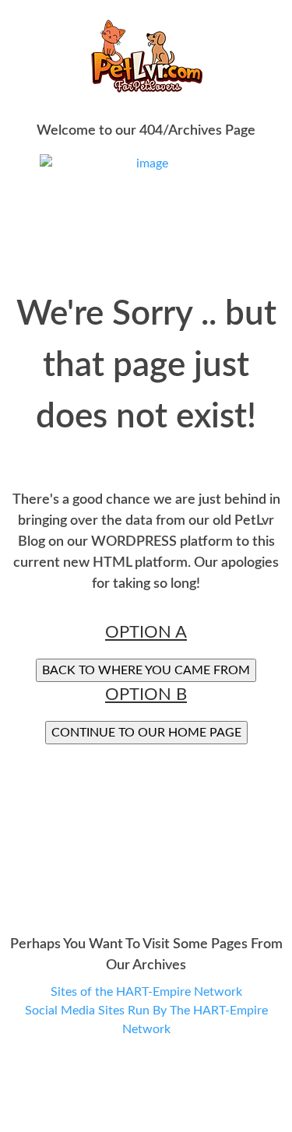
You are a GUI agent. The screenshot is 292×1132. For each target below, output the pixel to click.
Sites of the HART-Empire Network (146, 992)
